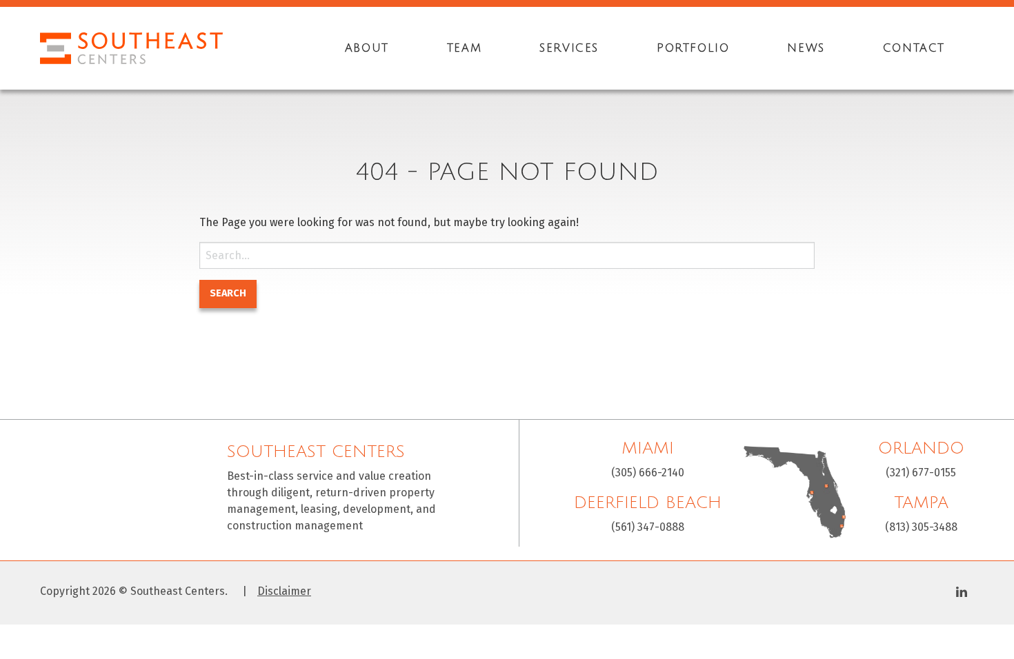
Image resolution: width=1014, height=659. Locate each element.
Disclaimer (284, 591)
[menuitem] (367, 48)
